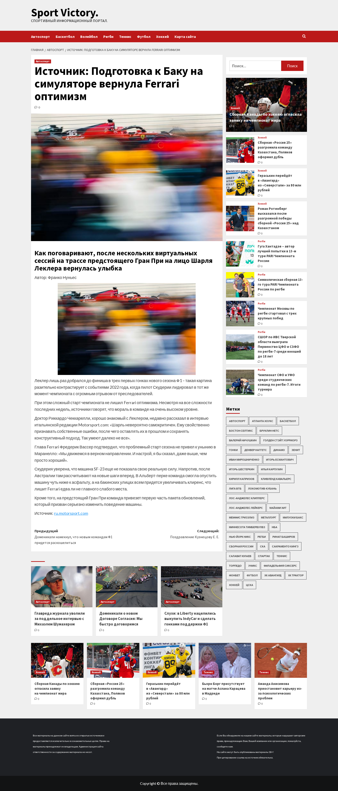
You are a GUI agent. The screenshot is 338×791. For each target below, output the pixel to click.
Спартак (264, 555)
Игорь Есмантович (280, 459)
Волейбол (88, 36)
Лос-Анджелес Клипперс (247, 497)
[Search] (304, 36)
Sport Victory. (65, 12)
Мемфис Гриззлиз (241, 517)
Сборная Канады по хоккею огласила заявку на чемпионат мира (57, 688)
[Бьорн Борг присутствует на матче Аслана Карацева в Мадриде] (225, 660)
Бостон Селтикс (241, 430)
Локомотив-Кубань (262, 488)
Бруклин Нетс (269, 430)
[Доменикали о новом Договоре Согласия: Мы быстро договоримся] (126, 586)
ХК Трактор (296, 575)
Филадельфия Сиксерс (280, 565)
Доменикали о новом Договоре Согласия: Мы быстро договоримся (121, 619)
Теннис (125, 36)
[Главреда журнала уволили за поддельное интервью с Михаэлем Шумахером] (61, 586)
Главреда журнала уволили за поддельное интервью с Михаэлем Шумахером (59, 619)
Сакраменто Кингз (285, 546)
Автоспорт (40, 36)
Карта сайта (185, 36)
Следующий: (194, 534)
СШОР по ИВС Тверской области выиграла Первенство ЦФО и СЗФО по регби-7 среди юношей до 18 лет (279, 346)
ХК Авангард (272, 575)
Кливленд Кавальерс (276, 478)
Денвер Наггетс (255, 449)
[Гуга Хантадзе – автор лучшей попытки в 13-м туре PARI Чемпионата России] (240, 254)
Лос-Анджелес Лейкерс (246, 507)
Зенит (296, 449)
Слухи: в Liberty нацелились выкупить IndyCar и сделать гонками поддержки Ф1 (190, 619)
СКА (262, 546)
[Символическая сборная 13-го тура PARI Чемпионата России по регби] (240, 285)
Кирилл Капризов (241, 478)
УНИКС (252, 565)
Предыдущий (73, 537)
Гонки (233, 449)
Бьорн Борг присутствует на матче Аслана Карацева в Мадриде (223, 688)
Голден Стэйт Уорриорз (280, 440)
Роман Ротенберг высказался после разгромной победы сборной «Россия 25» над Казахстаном (278, 218)
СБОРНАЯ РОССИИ (241, 546)
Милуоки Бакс (293, 517)
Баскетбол (65, 36)
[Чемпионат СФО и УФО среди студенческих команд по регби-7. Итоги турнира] (240, 382)
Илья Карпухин (272, 468)
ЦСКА (249, 584)
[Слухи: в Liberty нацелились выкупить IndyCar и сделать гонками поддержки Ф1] (191, 586)
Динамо (279, 449)
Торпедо (235, 565)
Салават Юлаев (240, 555)
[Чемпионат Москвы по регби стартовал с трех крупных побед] (240, 313)
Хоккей (162, 36)
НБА (274, 526)
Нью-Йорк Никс (240, 536)
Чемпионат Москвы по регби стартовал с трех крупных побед (277, 313)
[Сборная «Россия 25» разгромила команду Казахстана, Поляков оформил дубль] (240, 150)
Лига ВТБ (235, 488)
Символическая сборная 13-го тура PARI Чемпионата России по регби (280, 284)
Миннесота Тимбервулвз (247, 526)
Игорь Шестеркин (241, 468)
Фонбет (234, 575)
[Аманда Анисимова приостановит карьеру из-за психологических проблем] (281, 660)
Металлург (268, 517)
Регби (108, 36)
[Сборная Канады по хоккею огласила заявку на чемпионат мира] (57, 660)
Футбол (143, 36)
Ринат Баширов (283, 536)
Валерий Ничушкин (243, 440)
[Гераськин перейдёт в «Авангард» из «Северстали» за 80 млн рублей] (240, 183)
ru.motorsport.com (71, 513)
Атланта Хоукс (262, 420)
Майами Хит (277, 507)
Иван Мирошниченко (244, 459)
